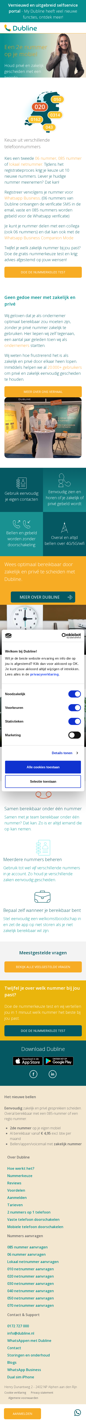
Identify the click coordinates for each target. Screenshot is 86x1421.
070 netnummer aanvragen (30, 1305)
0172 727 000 (18, 1326)
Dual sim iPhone (20, 1377)
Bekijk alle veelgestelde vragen (43, 967)
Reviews (14, 1183)
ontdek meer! (51, 17)
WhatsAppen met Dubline (29, 1340)
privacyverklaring (44, 674)
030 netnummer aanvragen (30, 1283)
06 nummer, (46, 158)
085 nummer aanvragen (27, 1247)
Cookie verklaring (15, 1392)
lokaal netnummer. (26, 164)
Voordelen (16, 1190)
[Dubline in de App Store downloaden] (28, 1061)
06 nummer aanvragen (26, 1254)
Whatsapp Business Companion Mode (38, 237)
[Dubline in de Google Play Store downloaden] (58, 1061)
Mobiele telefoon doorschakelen (35, 1226)
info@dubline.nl (20, 1333)
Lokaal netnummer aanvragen (33, 1261)
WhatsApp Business (24, 1369)
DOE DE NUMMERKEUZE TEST (43, 272)
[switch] (74, 707)
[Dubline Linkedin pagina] (52, 1074)
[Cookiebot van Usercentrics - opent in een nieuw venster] (62, 636)
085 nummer (70, 158)
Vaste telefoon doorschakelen (33, 1219)
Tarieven (15, 1204)
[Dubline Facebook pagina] (33, 1074)
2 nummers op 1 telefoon (28, 1212)
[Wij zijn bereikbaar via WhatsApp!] (77, 1413)
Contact (14, 1347)
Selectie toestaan (43, 781)
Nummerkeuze (19, 1175)
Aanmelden (17, 1197)
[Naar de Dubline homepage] (20, 28)
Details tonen (62, 753)
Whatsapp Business (22, 198)
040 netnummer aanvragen (30, 1290)
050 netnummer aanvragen (30, 1298)
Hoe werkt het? (20, 1168)
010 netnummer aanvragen (30, 1269)
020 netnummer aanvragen (30, 1276)
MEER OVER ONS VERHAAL (43, 392)
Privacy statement (42, 1392)
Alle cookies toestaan (43, 767)
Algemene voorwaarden (23, 1398)
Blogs (12, 1362)
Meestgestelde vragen (43, 953)
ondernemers (16, 345)
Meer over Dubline (40, 597)
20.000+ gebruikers (65, 367)
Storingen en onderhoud (28, 1355)
